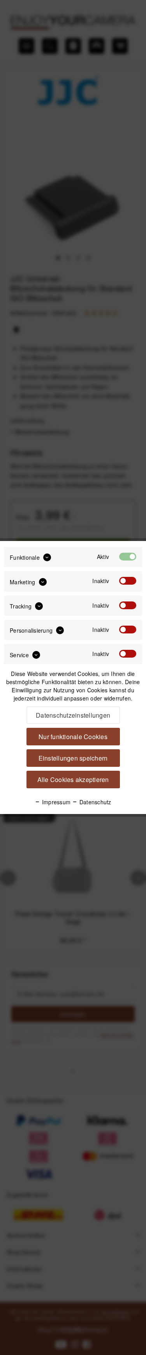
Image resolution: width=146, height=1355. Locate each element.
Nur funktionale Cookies (73, 736)
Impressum (55, 802)
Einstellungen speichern (73, 758)
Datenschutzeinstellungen (73, 715)
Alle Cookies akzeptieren (73, 779)
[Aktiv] (127, 556)
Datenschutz (94, 802)
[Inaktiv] (127, 581)
